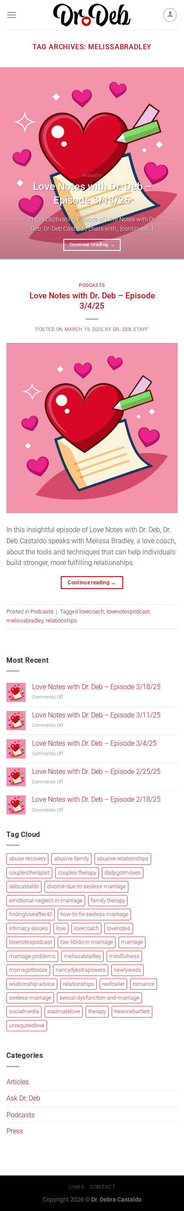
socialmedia (24, 1011)
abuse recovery (27, 858)
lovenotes (119, 928)
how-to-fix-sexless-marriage (94, 914)
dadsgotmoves (122, 872)
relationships (61, 620)
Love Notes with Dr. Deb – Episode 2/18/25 (96, 799)
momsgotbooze (28, 970)
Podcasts (92, 285)
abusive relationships (122, 858)
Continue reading (92, 244)
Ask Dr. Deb (23, 1098)
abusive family (71, 858)
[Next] (169, 163)
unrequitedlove (27, 1025)
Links (76, 1187)
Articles (17, 1082)
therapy (97, 1011)
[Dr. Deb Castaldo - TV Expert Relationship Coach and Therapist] (92, 15)
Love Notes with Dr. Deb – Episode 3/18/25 (92, 193)
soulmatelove (63, 1011)
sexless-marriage (30, 997)
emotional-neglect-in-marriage (46, 900)
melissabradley (24, 620)
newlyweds (127, 970)
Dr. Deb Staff (130, 329)
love (61, 928)
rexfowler (113, 984)
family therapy (108, 900)
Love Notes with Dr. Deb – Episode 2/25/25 (96, 772)
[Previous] (14, 163)
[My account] (170, 15)
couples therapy (77, 872)
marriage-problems (32, 956)
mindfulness (124, 956)
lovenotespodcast (128, 611)
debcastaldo (24, 886)
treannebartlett (132, 1011)
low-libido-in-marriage (86, 942)
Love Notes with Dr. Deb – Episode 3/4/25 (92, 301)
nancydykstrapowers (81, 970)
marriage (132, 942)
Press (14, 1131)
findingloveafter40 (30, 914)
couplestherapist (29, 872)
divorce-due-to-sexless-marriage (86, 886)
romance (143, 984)
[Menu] (11, 14)
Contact (102, 1187)
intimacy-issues (28, 928)
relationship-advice (32, 984)
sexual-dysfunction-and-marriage (99, 997)
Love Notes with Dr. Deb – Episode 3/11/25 (96, 715)
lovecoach (91, 611)
